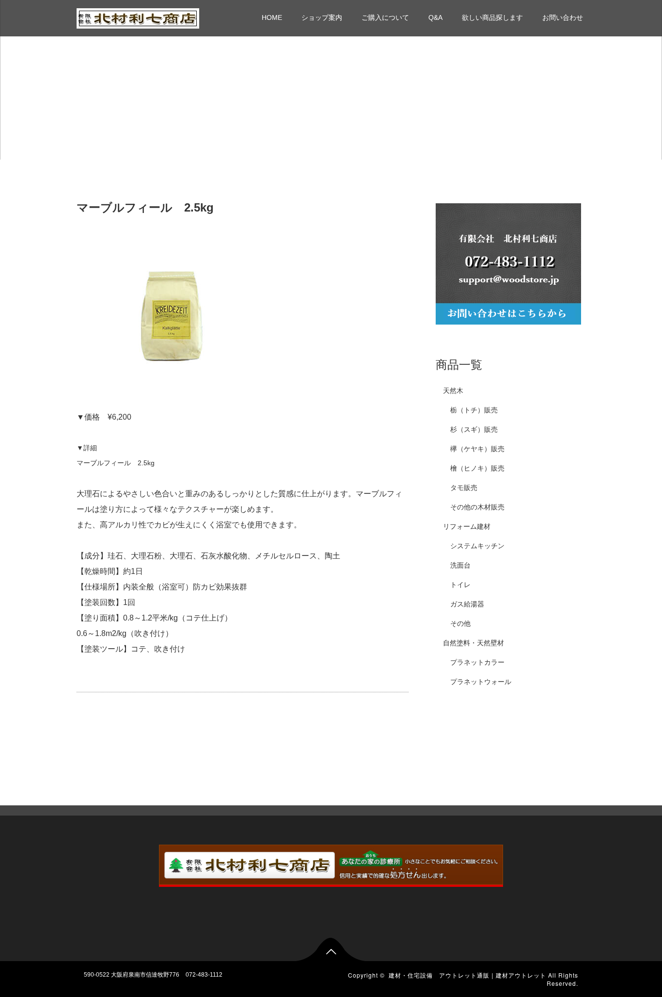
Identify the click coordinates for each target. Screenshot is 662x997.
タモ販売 (463, 487)
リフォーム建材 (466, 526)
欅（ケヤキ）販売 (477, 449)
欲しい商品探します (492, 17)
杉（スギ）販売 (474, 429)
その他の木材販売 (477, 507)
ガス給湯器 (467, 604)
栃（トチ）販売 (474, 410)
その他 (460, 623)
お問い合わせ (562, 17)
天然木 (453, 390)
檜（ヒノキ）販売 (477, 468)
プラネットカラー (477, 662)
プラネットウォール (480, 682)
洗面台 (460, 565)
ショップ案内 (321, 17)
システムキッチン (477, 546)
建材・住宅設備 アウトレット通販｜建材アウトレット (467, 975)
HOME (272, 17)
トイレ (460, 584)
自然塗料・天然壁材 (473, 643)
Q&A (435, 17)
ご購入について (385, 17)
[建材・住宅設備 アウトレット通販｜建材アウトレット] (138, 17)
